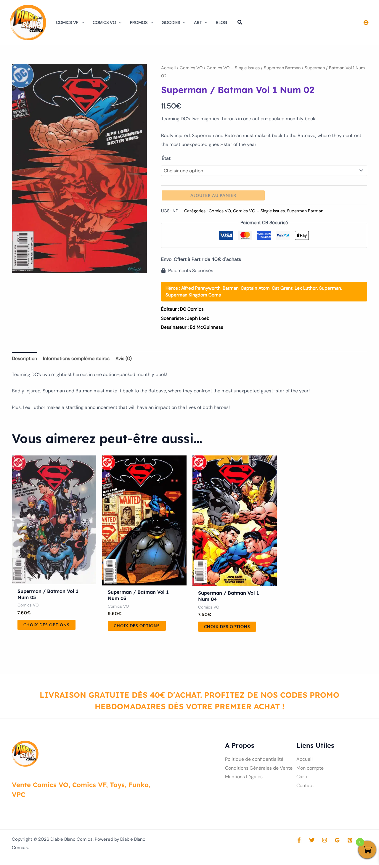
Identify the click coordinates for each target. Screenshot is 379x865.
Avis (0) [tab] (123, 358)
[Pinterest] (350, 840)
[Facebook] (299, 840)
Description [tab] (24, 358)
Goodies (171, 22)
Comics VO (104, 22)
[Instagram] (324, 840)
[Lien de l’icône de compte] (366, 22)
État (166, 158)
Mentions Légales (244, 776)
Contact (305, 785)
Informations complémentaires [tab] (76, 358)
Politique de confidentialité (254, 759)
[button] (81, 22)
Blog (221, 22)
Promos (138, 22)
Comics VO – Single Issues (233, 68)
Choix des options (46, 624)
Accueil (168, 68)
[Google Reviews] (337, 840)
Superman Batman (282, 68)
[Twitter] (311, 840)
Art (198, 22)
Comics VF (67, 22)
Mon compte (310, 768)
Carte (302, 776)
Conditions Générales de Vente (259, 768)
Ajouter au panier (213, 195)
